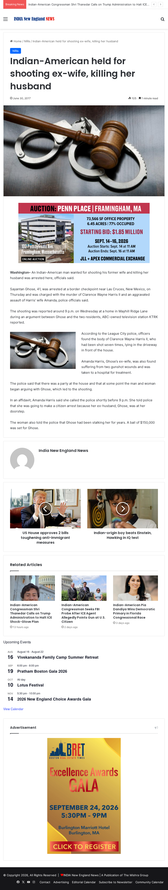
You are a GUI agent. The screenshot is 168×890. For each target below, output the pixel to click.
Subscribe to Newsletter (115, 882)
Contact (45, 882)
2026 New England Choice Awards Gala (54, 699)
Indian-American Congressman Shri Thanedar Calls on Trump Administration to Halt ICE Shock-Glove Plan (31, 613)
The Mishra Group (136, 875)
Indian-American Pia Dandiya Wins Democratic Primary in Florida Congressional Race (134, 611)
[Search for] (162, 20)
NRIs (27, 41)
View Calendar (13, 709)
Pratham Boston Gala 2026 (42, 671)
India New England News (63, 450)
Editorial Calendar (84, 882)
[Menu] (5, 20)
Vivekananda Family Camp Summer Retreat (57, 657)
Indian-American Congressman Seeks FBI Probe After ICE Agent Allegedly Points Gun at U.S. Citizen (83, 613)
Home (17, 41)
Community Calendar (149, 882)
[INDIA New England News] (34, 19)
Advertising (61, 882)
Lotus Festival (30, 685)
